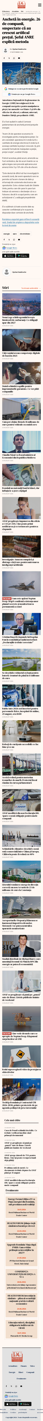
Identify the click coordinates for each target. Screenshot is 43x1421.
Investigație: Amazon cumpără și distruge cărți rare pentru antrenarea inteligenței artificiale (20, 562)
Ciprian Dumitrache (19, 49)
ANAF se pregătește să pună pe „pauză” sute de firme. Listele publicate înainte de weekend (21, 997)
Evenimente (21, 1378)
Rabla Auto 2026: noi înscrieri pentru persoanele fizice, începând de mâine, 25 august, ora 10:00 (20, 711)
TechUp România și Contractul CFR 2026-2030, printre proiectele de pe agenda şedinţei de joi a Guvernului (19, 1105)
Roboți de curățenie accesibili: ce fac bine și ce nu (20, 745)
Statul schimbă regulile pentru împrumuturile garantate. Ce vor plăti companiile (20, 389)
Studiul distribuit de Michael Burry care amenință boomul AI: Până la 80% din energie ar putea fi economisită (21, 962)
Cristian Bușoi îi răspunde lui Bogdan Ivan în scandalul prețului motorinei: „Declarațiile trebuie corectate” (20, 640)
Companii (30, 1372)
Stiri (22, 11)
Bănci (21, 1372)
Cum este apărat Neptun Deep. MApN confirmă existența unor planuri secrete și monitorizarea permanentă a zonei (20, 602)
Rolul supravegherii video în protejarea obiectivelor (21, 1070)
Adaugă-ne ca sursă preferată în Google (23, 89)
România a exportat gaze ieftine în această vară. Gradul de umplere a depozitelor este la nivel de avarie (20, 222)
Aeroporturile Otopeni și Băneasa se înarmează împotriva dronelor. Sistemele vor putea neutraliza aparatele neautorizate (20, 924)
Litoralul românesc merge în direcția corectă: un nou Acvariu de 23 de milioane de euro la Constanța (20, 887)
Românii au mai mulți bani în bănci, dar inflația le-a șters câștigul (20, 489)
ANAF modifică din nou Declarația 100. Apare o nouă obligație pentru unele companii (20, 816)
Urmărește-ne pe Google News (23, 94)
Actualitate (15, 11)
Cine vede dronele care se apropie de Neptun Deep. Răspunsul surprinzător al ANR (19, 1036)
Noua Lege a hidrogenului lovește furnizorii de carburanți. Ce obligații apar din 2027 (19, 320)
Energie (12, 1372)
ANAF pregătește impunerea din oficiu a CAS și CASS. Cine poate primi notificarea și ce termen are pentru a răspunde (21, 525)
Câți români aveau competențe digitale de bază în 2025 (21, 354)
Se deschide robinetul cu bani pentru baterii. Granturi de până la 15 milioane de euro (20, 675)
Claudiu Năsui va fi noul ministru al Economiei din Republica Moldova (18, 456)
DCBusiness (6, 11)
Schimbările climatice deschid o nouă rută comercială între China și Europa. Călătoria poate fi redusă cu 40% (20, 851)
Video (32, 1366)
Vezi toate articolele (30, 288)
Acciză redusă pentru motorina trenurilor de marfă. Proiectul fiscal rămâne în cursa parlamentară (19, 780)
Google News (11, 248)
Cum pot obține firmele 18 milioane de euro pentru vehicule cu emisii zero (20, 423)
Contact (32, 1409)
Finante (24, 1366)
